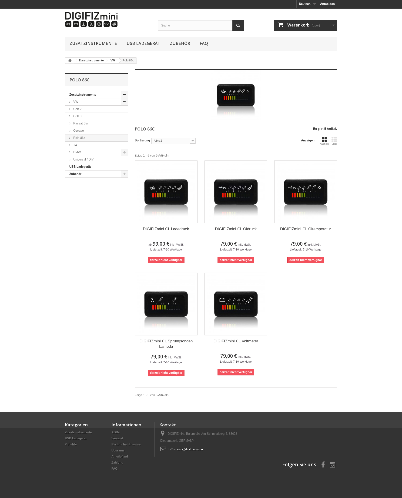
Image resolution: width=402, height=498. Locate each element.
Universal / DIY (83, 159)
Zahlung (117, 462)
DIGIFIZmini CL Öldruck (236, 229)
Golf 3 (76, 116)
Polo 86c (78, 138)
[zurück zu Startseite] (69, 61)
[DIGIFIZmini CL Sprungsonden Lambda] (166, 304)
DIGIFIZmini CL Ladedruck (166, 229)
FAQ (204, 43)
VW (75, 102)
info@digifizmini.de (190, 449)
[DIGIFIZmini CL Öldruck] (236, 192)
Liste (334, 143)
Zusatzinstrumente (93, 43)
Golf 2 (76, 109)
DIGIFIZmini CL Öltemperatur (305, 229)
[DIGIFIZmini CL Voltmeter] (236, 304)
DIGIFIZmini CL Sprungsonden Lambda (166, 344)
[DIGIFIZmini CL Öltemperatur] (306, 192)
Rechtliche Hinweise (126, 444)
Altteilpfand (119, 456)
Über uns (117, 450)
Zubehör (180, 43)
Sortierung (142, 140)
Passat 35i (80, 123)
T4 (74, 145)
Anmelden (327, 4)
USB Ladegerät (143, 43)
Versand (117, 438)
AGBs (115, 432)
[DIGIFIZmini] (108, 19)
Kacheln (324, 143)
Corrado (78, 130)
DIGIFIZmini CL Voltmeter (236, 341)
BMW (76, 152)
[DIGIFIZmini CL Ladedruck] (166, 192)
